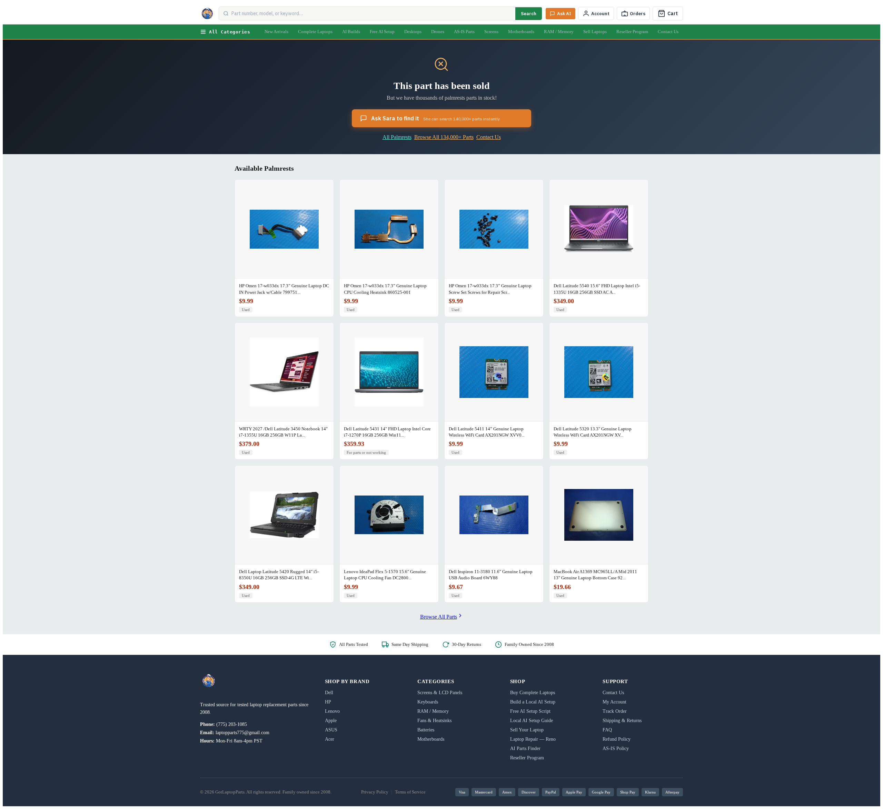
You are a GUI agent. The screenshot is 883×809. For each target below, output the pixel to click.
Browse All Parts (438, 617)
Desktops (412, 31)
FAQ (607, 729)
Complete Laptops (315, 31)
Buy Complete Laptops (532, 692)
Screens (491, 31)
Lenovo (332, 711)
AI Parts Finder (525, 748)
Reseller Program (632, 31)
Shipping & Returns (622, 720)
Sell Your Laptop (527, 729)
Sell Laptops (595, 31)
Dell (329, 692)
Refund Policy (617, 739)
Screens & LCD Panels (439, 692)
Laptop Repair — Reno (533, 739)
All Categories (229, 31)
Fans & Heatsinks (434, 720)
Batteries (425, 729)
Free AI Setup (382, 31)
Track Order (615, 711)
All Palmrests (397, 137)
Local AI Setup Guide (531, 720)
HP (328, 702)
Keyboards (427, 702)
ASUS (331, 729)
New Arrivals (276, 31)
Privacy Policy (374, 792)
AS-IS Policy (616, 748)
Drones (437, 31)
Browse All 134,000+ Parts (444, 137)
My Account (614, 702)
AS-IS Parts (464, 31)
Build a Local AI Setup (532, 702)
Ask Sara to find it (435, 118)
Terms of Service (410, 792)
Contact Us (668, 31)
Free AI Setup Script (530, 711)
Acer (329, 739)
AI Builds (351, 31)
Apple (331, 720)
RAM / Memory (559, 31)
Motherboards (521, 31)
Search (528, 14)
